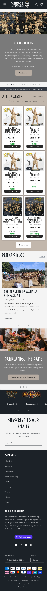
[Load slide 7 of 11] (25, 84)
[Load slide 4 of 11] (16, 84)
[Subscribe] (39, 443)
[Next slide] (39, 84)
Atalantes (10, 138)
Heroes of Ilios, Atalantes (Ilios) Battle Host (34, 220)
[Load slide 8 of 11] (27, 84)
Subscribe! (8, 461)
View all (42, 257)
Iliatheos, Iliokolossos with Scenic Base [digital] (12, 130)
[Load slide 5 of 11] (19, 84)
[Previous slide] (7, 84)
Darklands (10, 404)
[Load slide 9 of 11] (30, 84)
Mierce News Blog (11, 477)
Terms (7, 502)
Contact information (24, 584)
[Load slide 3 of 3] (26, 387)
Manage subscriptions (24, 587)
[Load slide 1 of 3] (20, 387)
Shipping (8, 487)
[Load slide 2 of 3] (23, 387)
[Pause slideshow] (44, 84)
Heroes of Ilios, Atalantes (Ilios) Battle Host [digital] (12, 220)
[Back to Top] (42, 586)
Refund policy (14, 580)
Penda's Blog (9, 471)
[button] (4, 4)
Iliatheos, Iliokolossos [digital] (34, 130)
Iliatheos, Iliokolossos (34, 174)
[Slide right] (28, 325)
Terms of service (34, 580)
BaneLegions (31, 404)
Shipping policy (38, 577)
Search (7, 482)
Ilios (16, 138)
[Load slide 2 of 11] (11, 84)
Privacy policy (24, 580)
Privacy (7, 497)
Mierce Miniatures (15, 577)
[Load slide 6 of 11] (22, 84)
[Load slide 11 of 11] (35, 84)
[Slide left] (18, 325)
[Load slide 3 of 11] (14, 84)
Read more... (24, 73)
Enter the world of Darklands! (23, 377)
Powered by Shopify (26, 577)
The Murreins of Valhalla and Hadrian (21, 293)
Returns (7, 492)
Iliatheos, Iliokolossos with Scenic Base (12, 175)
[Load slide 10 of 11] (33, 84)
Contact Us (9, 466)
